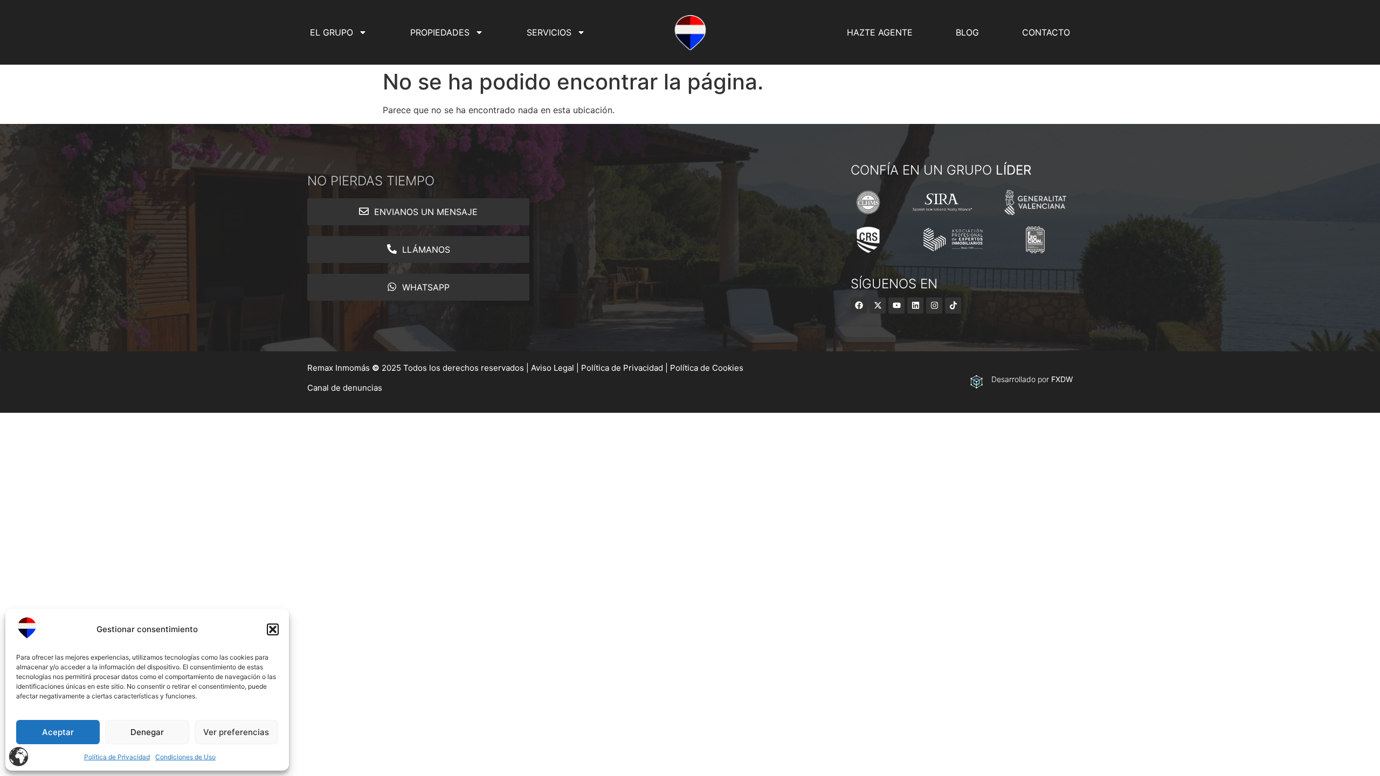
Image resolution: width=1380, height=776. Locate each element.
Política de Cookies (706, 368)
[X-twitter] (878, 305)
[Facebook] (859, 305)
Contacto (1046, 32)
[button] (272, 629)
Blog (967, 32)
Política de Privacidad (117, 757)
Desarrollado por (1032, 379)
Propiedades (440, 32)
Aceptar (58, 732)
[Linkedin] (915, 305)
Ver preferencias (236, 732)
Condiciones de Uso (185, 757)
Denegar (147, 732)
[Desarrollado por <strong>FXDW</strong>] (976, 382)
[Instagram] (934, 305)
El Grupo (331, 32)
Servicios (549, 32)
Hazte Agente (880, 32)
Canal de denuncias (344, 388)
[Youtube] (896, 305)
